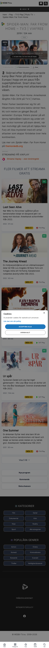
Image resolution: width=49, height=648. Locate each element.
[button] (25, 326)
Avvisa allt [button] (25, 332)
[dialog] (24, 324)
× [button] (44, 313)
